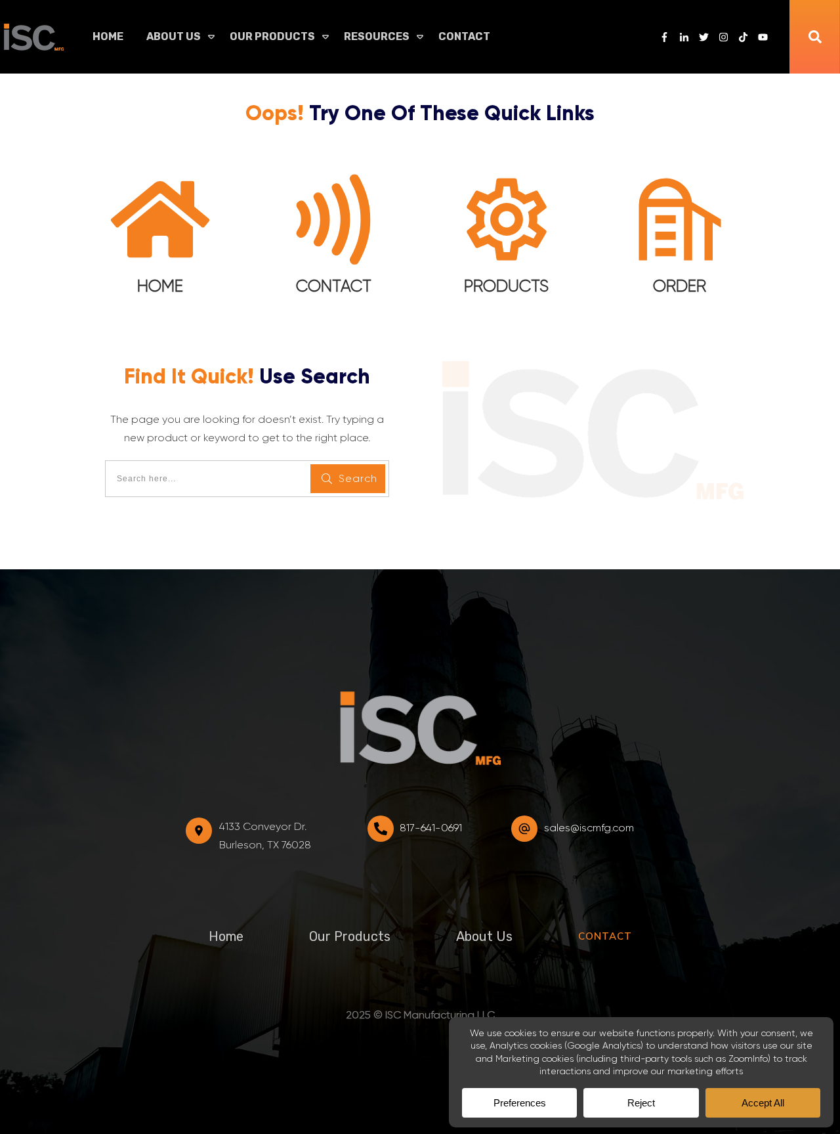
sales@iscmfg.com (589, 827)
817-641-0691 (431, 827)
